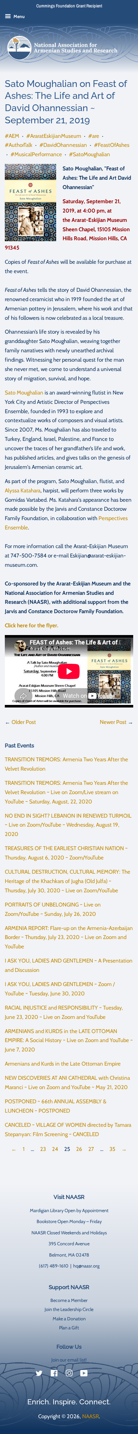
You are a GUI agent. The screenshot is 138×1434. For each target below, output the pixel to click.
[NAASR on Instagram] (69, 1374)
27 (91, 1149)
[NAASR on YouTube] (84, 1374)
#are (93, 136)
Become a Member (69, 1300)
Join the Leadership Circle (69, 1309)
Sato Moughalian (24, 392)
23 (43, 1149)
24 (55, 1149)
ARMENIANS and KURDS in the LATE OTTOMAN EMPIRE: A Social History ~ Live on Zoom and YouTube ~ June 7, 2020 (69, 1040)
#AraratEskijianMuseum (53, 136)
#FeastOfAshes (111, 145)
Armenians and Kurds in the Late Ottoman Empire (63, 1063)
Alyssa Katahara (22, 490)
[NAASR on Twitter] (39, 1374)
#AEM (12, 136)
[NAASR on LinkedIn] (98, 1375)
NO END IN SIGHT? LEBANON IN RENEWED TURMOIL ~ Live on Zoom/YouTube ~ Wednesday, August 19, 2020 (68, 825)
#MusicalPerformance (36, 154)
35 (112, 1149)
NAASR (90, 1416)
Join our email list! (69, 1360)
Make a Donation (69, 1319)
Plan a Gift (69, 1328)
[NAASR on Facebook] (54, 1374)
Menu (19, 16)
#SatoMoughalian (89, 154)
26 (79, 1149)
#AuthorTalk (18, 145)
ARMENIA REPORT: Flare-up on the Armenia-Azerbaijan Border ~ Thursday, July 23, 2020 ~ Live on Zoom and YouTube (69, 937)
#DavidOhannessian (63, 145)
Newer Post (113, 722)
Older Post (24, 722)
